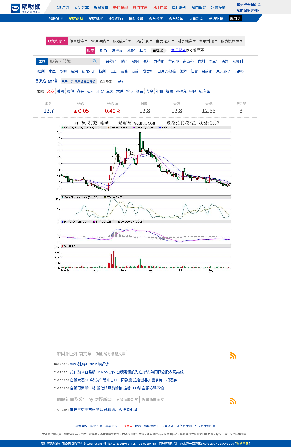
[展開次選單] (65, 41)
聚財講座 (96, 18)
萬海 (183, 71)
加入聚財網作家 (205, 426)
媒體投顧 (218, 7)
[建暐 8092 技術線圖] (146, 195)
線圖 (60, 91)
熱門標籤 (120, 7)
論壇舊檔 (81, 426)
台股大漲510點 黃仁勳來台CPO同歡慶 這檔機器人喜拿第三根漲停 (123, 380)
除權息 (181, 91)
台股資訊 (56, 18)
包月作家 (159, 7)
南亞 (52, 71)
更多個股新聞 (127, 399)
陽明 (135, 61)
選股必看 (120, 41)
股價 (70, 91)
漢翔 (225, 61)
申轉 (192, 91)
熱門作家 (140, 7)
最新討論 (62, 7)
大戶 (120, 91)
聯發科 (148, 71)
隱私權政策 (151, 426)
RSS (138, 426)
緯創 (41, 71)
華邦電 (173, 61)
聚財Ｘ (235, 18)
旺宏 (113, 71)
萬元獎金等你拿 (249, 4)
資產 (149, 91)
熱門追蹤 (198, 7)
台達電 (207, 71)
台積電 (111, 61)
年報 (159, 91)
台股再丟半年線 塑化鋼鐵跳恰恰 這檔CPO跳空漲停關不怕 (117, 388)
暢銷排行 (116, 18)
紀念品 (204, 91)
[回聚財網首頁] (25, 8)
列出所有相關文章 (111, 354)
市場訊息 (141, 41)
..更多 (239, 71)
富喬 (124, 71)
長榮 (74, 71)
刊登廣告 (126, 426)
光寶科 (237, 61)
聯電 (124, 61)
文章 (50, 91)
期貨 (103, 50)
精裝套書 (136, 18)
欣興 (63, 71)
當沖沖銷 (98, 41)
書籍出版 (111, 426)
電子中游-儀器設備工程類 (78, 81)
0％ (120, 81)
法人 (90, 91)
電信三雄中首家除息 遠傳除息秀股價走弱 (103, 409)
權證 (131, 50)
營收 (129, 91)
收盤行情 (55, 41)
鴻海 (146, 61)
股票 (90, 50)
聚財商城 (76, 18)
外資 (100, 91)
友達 (135, 71)
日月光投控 (166, 71)
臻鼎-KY (88, 71)
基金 (143, 50)
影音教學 (156, 18)
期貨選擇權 (230, 41)
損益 (139, 91)
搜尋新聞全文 (153, 399)
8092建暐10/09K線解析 (89, 363)
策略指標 (216, 18)
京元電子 (223, 71)
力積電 (158, 61)
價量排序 (76, 41)
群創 (201, 61)
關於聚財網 (184, 426)
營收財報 (206, 41)
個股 (40, 91)
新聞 (169, 91)
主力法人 (163, 41)
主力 (110, 91)
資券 (80, 91)
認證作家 (96, 426)
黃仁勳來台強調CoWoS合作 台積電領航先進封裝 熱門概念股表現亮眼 (127, 371)
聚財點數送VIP (248, 10)
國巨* (213, 61)
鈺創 (102, 71)
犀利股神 (179, 7)
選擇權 (117, 50)
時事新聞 (196, 18)
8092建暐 (233, 355)
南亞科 (188, 61)
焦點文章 (101, 7)
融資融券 (185, 41)
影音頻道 (176, 18)
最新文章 (81, 7)
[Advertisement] (146, 314)
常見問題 (168, 426)
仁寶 (194, 71)
